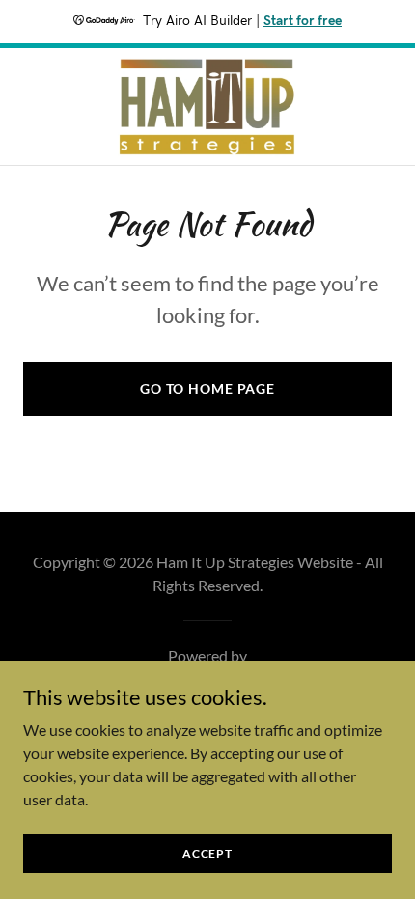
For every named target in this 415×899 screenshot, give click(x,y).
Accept (207, 853)
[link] (207, 106)
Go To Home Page (207, 388)
